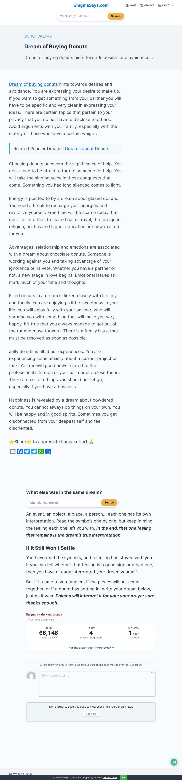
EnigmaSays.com (91, 5)
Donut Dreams (38, 36)
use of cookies (110, 777)
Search (116, 16)
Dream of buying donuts (33, 84)
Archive (149, 5)
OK (123, 777)
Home (133, 5)
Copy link (91, 713)
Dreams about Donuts (87, 148)
